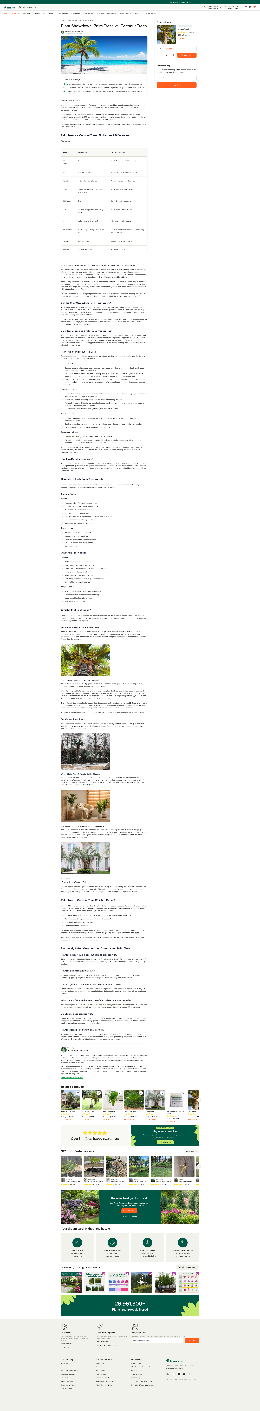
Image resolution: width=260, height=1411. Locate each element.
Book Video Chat (129, 1211)
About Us (64, 1363)
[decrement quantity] (159, 55)
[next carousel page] (199, 1100)
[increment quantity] (173, 55)
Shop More (138, 13)
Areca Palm (65, 826)
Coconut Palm (66, 680)
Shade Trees (75, 13)
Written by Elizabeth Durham (74, 31)
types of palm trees (130, 463)
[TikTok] (174, 1374)
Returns (134, 1370)
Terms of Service (137, 1374)
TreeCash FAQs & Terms (104, 1381)
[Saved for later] (77, 1093)
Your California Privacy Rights (141, 1381)
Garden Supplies (126, 13)
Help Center (100, 1370)
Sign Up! (177, 85)
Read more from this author (72, 1078)
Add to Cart (188, 55)
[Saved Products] (250, 7)
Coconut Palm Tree (184, 29)
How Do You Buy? (165, 1142)
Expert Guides (151, 13)
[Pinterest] (189, 1374)
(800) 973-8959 (131, 1216)
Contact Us (65, 1347)
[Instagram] (168, 1374)
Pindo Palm (65, 878)
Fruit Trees (26, 13)
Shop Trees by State (68, 1374)
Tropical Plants (88, 13)
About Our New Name (104, 1385)
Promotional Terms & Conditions (142, 1385)
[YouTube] (184, 1374)
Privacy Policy (136, 1363)
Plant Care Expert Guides (70, 1370)
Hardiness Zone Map (103, 1378)
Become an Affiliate (68, 1385)
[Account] (246, 7)
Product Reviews (67, 1381)
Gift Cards (64, 1378)
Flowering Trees (62, 13)
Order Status (100, 1363)
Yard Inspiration (66, 1389)
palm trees (123, 307)
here (137, 933)
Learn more (144, 2)
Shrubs (50, 13)
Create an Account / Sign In (106, 1345)
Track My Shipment (103, 1341)
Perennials (100, 13)
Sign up (192, 1341)
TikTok (137, 937)
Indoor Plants (112, 13)
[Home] (9, 7)
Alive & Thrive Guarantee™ (140, 1367)
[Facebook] (179, 1374)
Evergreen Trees (39, 13)
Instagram (130, 937)
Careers (63, 1367)
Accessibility (135, 1378)
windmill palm (97, 578)
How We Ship (101, 1374)
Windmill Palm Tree (68, 774)
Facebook (65, 940)
